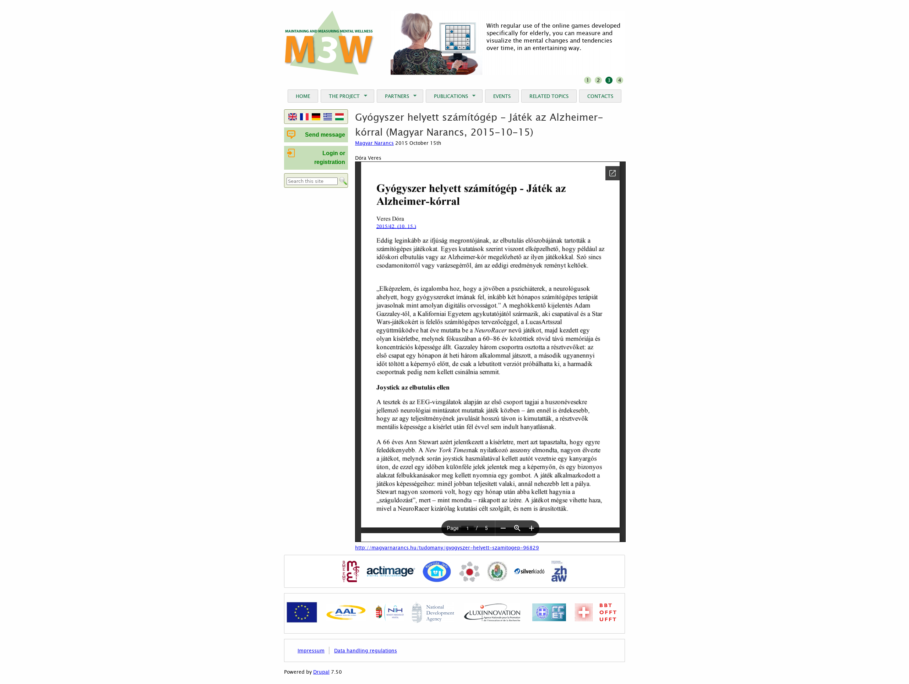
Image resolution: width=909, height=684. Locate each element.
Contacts (600, 96)
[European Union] (301, 621)
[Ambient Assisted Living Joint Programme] (346, 619)
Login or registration (329, 157)
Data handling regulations (365, 650)
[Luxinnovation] (492, 619)
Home (303, 96)
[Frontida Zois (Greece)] (436, 572)
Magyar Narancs (374, 143)
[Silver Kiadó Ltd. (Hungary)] (529, 572)
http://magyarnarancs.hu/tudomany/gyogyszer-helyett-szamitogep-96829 (447, 547)
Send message (325, 135)
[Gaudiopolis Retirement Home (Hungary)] (469, 572)
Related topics (548, 96)
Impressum (311, 650)
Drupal (321, 671)
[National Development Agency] (433, 621)
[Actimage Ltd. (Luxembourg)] (391, 572)
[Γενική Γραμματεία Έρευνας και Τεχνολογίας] (549, 619)
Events (502, 96)
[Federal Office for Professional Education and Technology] (595, 619)
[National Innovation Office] (390, 619)
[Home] (329, 43)
